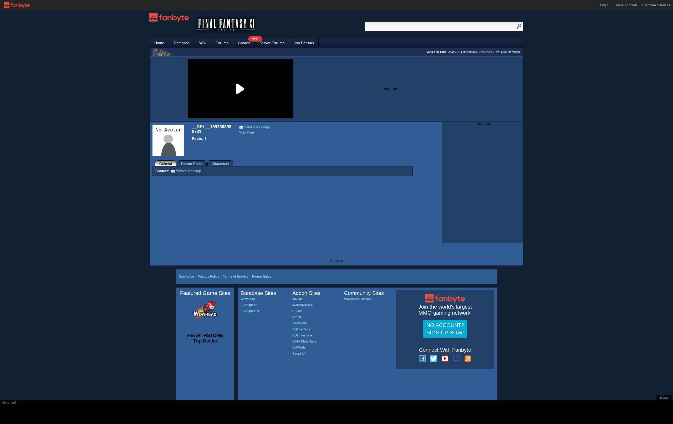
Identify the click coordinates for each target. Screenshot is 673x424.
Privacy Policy (208, 276)
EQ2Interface (302, 335)
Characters (220, 164)
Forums (222, 43)
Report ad (390, 89)
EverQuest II (250, 311)
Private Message (189, 171)
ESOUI (297, 311)
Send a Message (257, 127)
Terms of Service (235, 276)
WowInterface (302, 305)
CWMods (299, 347)
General (165, 164)
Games (246, 41)
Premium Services (656, 5)
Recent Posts (191, 164)
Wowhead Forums (357, 299)
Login (604, 5)
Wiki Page (247, 132)
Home (159, 43)
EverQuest (249, 305)
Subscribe (186, 276)
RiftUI (296, 317)
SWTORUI (299, 323)
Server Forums (271, 43)
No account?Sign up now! (445, 328)
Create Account (625, 5)
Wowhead (248, 299)
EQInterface (301, 329)
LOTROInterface (304, 341)
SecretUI (298, 353)
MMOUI (297, 299)
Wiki (202, 43)
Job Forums (304, 43)
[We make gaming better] (17, 5)
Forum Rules (261, 276)
